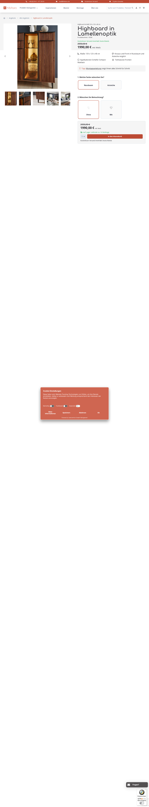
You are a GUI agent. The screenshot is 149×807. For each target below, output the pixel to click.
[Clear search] (132, 8)
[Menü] (145, 789)
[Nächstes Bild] (69, 56)
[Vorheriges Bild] (5, 56)
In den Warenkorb (115, 136)
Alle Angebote (24, 18)
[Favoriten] (140, 8)
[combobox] (83, 136)
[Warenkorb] (144, 8)
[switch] (142, 803)
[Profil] (136, 8)
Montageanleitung (93, 68)
